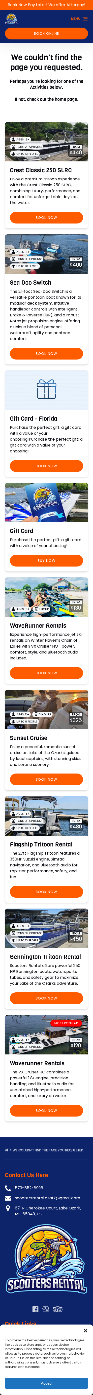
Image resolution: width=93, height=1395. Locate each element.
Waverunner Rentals (37, 1063)
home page (66, 99)
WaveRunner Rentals (38, 626)
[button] (85, 1330)
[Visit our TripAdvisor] (57, 1309)
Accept (46, 1383)
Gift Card (21, 531)
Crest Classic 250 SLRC (41, 170)
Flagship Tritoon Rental (41, 844)
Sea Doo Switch (30, 283)
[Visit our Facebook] (35, 1309)
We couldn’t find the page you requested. (49, 1150)
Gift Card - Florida (33, 419)
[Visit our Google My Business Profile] (45, 1309)
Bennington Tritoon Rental (45, 957)
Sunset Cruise (28, 738)
